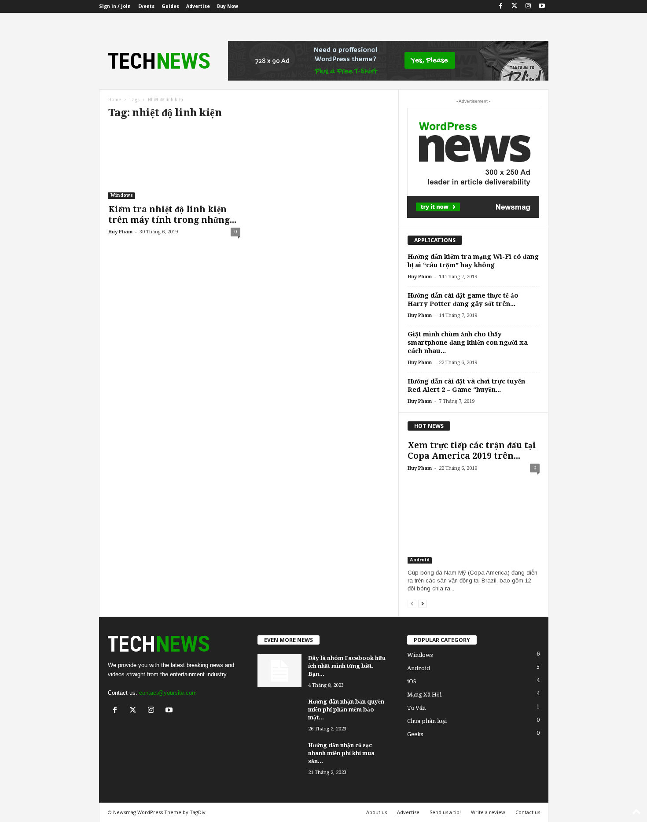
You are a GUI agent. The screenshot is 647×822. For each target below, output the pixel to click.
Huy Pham (120, 232)
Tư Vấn (416, 707)
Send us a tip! (445, 812)
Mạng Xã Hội (424, 694)
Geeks (415, 734)
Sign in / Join (115, 6)
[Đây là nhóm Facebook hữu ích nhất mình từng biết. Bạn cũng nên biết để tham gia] (279, 670)
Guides (170, 6)
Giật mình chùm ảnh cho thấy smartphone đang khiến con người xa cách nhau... (468, 342)
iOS (411, 681)
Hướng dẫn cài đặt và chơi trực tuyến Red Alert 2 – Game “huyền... (466, 385)
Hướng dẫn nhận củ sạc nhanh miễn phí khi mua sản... (341, 753)
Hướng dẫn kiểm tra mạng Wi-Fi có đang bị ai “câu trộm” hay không (473, 261)
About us (376, 812)
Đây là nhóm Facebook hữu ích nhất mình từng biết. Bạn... (347, 666)
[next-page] (422, 603)
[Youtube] (542, 6)
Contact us (527, 812)
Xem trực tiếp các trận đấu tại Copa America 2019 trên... (472, 450)
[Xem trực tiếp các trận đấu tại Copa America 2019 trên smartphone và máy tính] (474, 521)
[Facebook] (501, 6)
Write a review (488, 812)
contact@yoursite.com (168, 692)
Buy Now (227, 6)
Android (420, 559)
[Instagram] (528, 6)
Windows (121, 195)
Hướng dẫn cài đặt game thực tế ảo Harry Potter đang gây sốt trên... (463, 299)
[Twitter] (514, 6)
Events (146, 6)
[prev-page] (412, 603)
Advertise (198, 6)
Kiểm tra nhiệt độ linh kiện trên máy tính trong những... (172, 214)
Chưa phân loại (427, 721)
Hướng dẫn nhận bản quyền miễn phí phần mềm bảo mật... (346, 709)
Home (114, 99)
